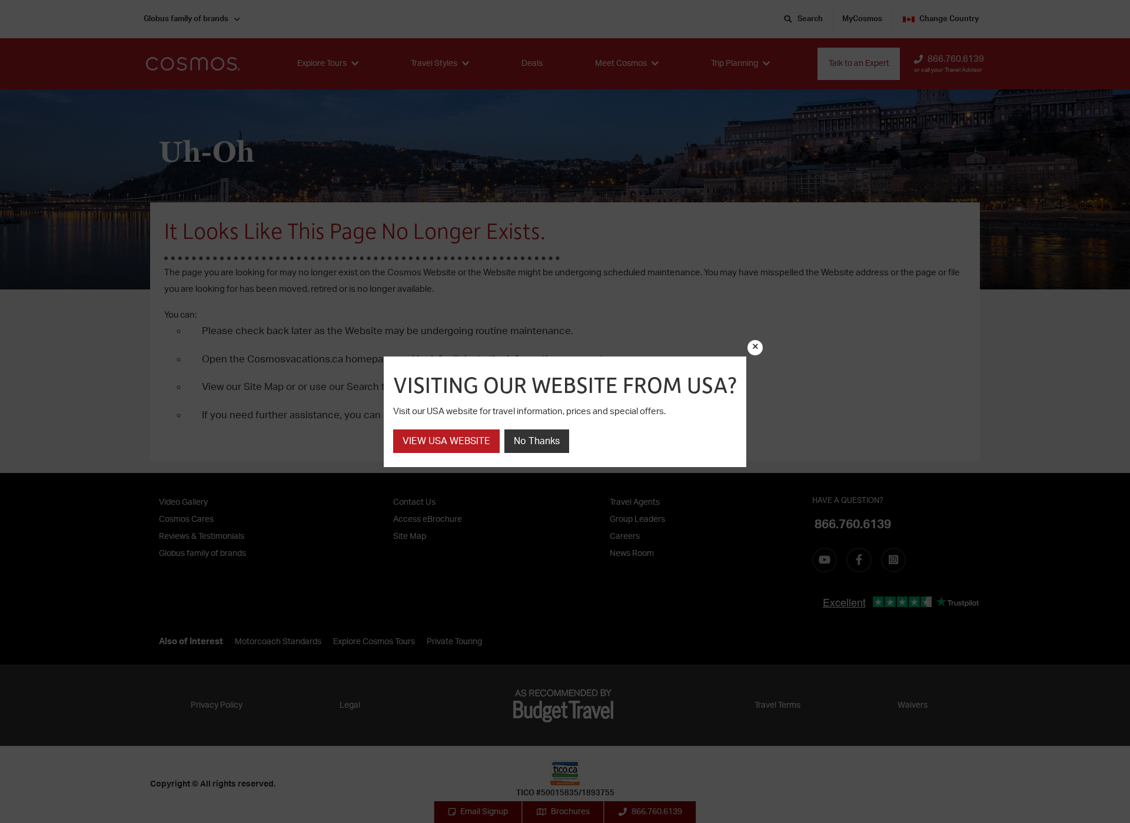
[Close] (755, 347)
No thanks (537, 441)
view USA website (446, 441)
